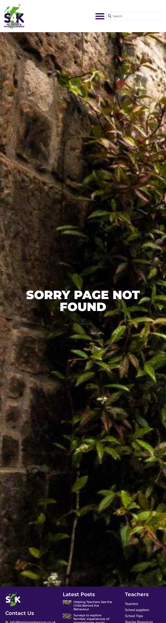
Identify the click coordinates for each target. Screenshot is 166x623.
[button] (100, 16)
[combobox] (134, 16)
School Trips (134, 616)
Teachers (131, 604)
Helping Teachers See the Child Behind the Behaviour (92, 605)
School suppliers (137, 610)
